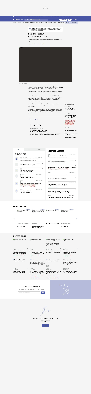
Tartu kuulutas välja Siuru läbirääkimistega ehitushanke (60, 174)
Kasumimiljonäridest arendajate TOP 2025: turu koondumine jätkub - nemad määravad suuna (37, 252)
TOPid (23, 22)
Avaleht (14, 22)
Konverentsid (32, 22)
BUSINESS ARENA (60, 22)
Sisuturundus (41, 22)
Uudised (21, 163)
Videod (37, 22)
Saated (49, 177)
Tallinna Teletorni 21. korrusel (23, 223)
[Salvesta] (42, 157)
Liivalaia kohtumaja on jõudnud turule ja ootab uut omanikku (39, 130)
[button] (29, 292)
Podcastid (27, 22)
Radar (54, 22)
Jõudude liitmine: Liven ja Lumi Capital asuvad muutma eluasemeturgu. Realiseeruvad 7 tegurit (37, 272)
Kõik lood (19, 22)
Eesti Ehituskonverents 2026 (52, 223)
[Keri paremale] (76, 218)
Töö (46, 22)
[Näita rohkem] (74, 17)
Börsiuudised (22, 174)
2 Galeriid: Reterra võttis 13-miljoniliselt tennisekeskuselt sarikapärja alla (69, 252)
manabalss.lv (47, 95)
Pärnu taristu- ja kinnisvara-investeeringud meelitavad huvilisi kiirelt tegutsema (71, 136)
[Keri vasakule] (14, 218)
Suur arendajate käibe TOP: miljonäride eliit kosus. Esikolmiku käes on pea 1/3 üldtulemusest (20, 252)
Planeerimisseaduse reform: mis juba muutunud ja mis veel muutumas (37, 226)
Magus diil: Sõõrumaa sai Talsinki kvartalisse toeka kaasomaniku (70, 109)
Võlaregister (50, 22)
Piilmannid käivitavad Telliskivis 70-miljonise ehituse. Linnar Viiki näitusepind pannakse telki (53, 272)
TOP (49, 165)
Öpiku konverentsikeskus (66, 223)
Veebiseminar (34, 223)
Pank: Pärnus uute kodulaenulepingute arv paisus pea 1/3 (60, 197)
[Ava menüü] (18, 17)
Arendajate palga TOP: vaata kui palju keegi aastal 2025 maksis (62, 167)
